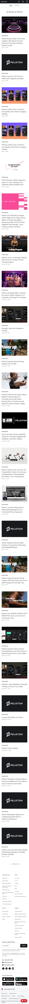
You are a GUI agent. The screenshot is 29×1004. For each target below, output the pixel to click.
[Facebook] (3, 968)
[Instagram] (6, 968)
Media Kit (17, 5)
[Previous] (10, 864)
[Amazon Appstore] (8, 983)
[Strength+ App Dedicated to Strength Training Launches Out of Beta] (14, 678)
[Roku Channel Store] (21, 983)
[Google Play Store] (21, 979)
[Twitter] (10, 968)
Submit (24, 945)
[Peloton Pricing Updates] (14, 742)
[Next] (19, 864)
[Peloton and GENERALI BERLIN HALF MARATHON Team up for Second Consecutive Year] (14, 607)
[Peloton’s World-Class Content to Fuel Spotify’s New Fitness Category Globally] (14, 103)
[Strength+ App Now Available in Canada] (14, 322)
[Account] (19, 1)
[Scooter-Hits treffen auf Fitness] (14, 711)
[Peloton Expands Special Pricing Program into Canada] (14, 355)
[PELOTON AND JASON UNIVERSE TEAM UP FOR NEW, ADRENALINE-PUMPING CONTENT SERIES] (14, 428)
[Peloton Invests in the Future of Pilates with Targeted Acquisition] (14, 70)
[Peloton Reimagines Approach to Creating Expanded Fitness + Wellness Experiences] (14, 808)
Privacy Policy (15, 953)
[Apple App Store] (8, 979)
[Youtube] (13, 968)
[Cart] (23, 1)
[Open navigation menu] (27, 1)
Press (11, 5)
